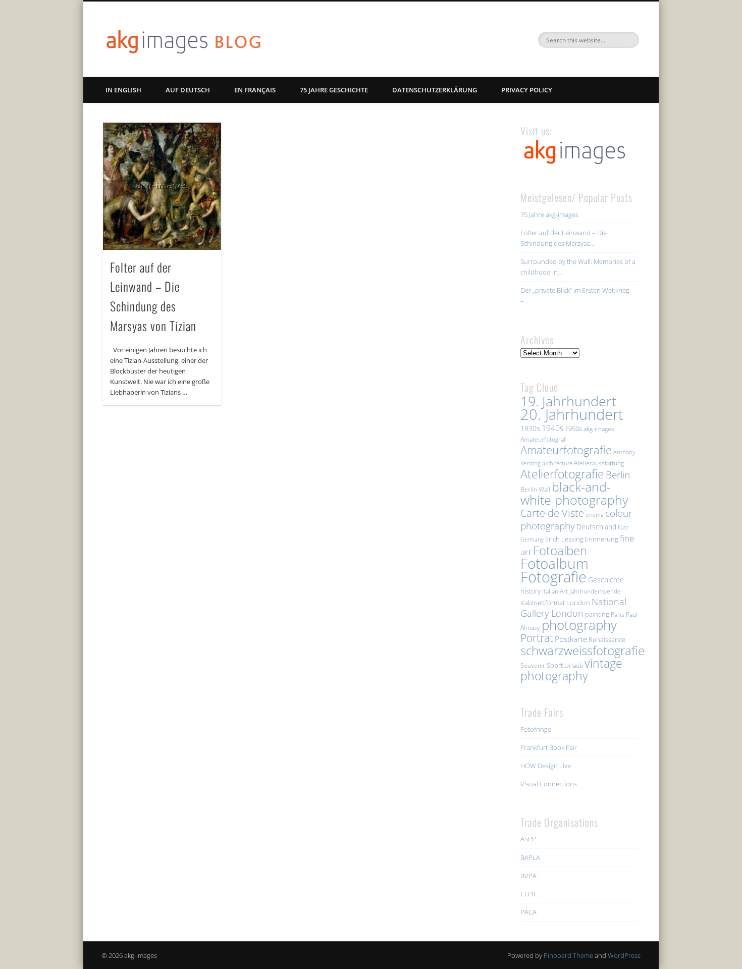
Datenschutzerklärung (434, 89)
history (530, 591)
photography (579, 625)
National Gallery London (573, 607)
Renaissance (607, 639)
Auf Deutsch (188, 89)
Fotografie (553, 577)
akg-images (599, 428)
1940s (552, 428)
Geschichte (606, 579)
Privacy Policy (526, 89)
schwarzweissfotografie (582, 650)
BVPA (528, 875)
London (578, 602)
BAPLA (530, 857)
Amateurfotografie (566, 449)
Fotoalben (560, 550)
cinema (595, 514)
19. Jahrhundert (568, 401)
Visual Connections (548, 783)
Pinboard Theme (568, 955)
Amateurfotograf (543, 439)
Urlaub (573, 665)
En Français (255, 89)
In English (123, 89)
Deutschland (596, 526)
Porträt (536, 638)
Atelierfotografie (562, 474)
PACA (528, 912)
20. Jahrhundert (571, 414)
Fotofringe (535, 729)
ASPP (528, 838)
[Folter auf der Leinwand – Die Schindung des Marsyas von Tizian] (162, 186)
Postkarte (571, 639)
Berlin (618, 474)
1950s (573, 428)
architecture (557, 463)
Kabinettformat (542, 602)
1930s (530, 428)
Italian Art (555, 591)
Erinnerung (601, 539)
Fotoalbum (554, 563)
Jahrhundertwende (595, 591)
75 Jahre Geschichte (334, 89)
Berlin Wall (535, 489)
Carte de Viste (552, 513)
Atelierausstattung (599, 463)
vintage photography (571, 670)
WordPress (624, 955)
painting (597, 614)
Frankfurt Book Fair (548, 747)
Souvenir (532, 665)
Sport (555, 665)
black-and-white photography (574, 493)
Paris (617, 614)
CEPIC (529, 893)
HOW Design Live (545, 765)
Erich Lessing (564, 539)
